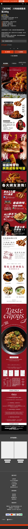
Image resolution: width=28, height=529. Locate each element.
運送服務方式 (14, 497)
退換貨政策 (14, 499)
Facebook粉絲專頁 (14, 480)
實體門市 (14, 485)
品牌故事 (14, 479)
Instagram (14, 482)
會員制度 (14, 494)
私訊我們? (21, 1)
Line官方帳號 (14, 483)
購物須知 (14, 495)
